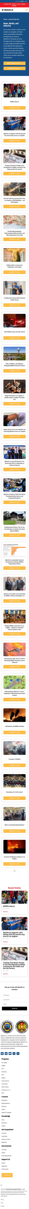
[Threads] (18, 1053)
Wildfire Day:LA (9, 906)
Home (5, 19)
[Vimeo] (6, 1053)
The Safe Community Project (13, 1189)
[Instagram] (14, 1053)
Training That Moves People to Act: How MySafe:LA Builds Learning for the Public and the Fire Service (14, 965)
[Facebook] (2, 1053)
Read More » (5, 911)
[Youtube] (10, 1053)
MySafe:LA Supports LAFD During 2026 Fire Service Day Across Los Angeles (14, 934)
